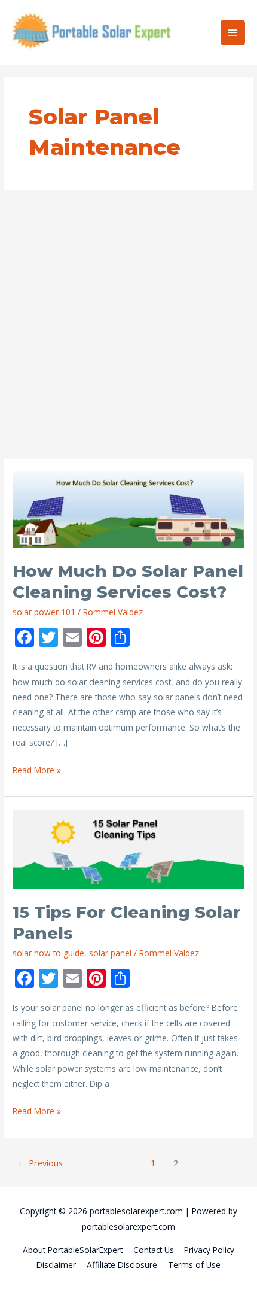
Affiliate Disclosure (122, 1264)
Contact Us (153, 1249)
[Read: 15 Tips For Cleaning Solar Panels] (128, 848)
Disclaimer (56, 1264)
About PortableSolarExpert (73, 1249)
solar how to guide (48, 953)
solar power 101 (44, 612)
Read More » (37, 770)
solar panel (110, 953)
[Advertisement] (128, 324)
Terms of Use (194, 1264)
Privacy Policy (209, 1249)
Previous (40, 1163)
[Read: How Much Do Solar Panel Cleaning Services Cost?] (128, 509)
